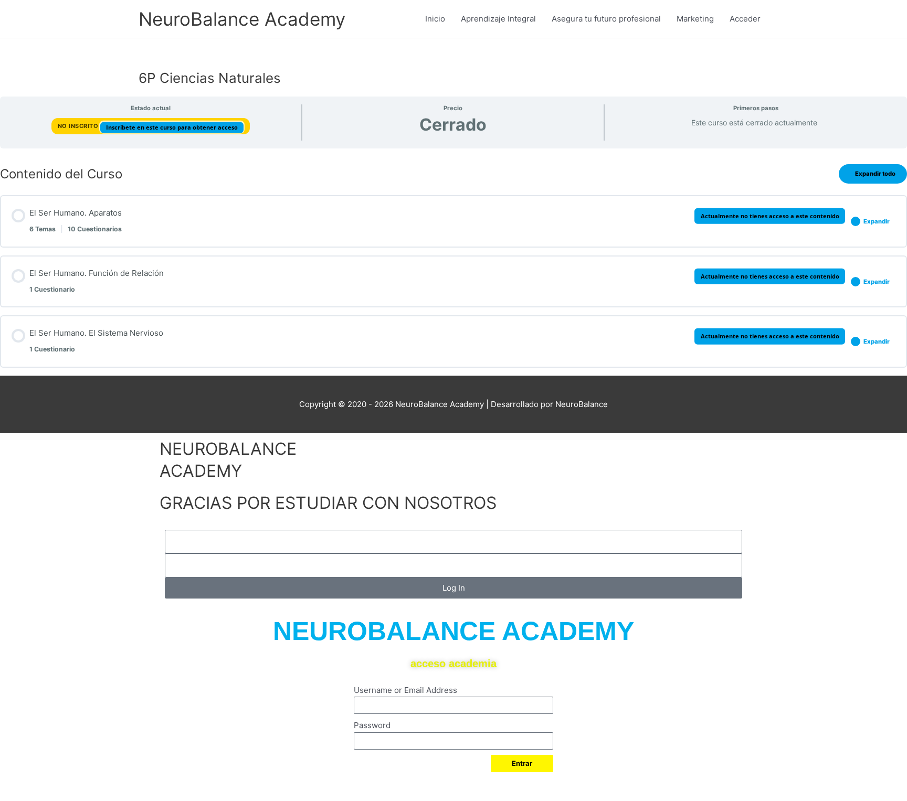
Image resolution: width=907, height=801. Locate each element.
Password (372, 725)
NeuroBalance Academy (242, 19)
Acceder (745, 19)
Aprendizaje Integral (498, 19)
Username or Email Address (405, 690)
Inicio (435, 19)
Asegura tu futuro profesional (606, 19)
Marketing (695, 19)
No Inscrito (79, 126)
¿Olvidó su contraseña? (390, 783)
